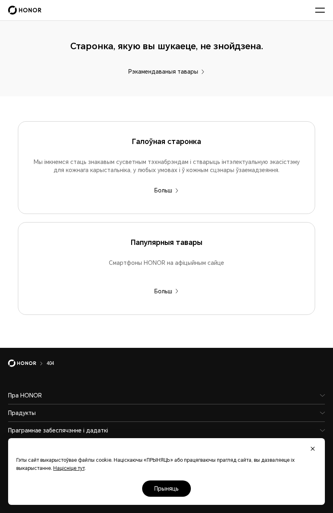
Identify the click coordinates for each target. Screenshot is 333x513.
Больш (163, 190)
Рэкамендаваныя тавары (163, 71)
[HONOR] (27, 363)
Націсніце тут (68, 468)
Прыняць (166, 488)
